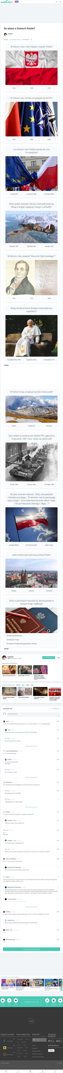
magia (24, 1044)
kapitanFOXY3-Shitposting (14, 867)
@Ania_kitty (8, 732)
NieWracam (9, 782)
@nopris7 (15, 890)
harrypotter (20, 1047)
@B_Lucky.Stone (9, 870)
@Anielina (7, 823)
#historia (18, 685)
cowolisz (25, 1056)
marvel (18, 1056)
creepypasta (19, 1053)
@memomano (9, 923)
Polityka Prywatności (37, 1054)
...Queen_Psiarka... (12, 899)
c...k (7, 830)
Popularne (18, 1072)
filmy (26, 1047)
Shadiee (9, 759)
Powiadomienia (42, 1072)
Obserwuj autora (49, 657)
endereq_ (8, 911)
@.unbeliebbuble (9, 843)
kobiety (18, 1044)
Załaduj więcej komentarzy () (31, 949)
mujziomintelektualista (12, 751)
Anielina (8, 812)
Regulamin (35, 1048)
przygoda (24, 1042)
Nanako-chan (10, 920)
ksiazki (18, 1050)
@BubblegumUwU (10, 793)
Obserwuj (16, 39)
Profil (58, 657)
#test (32, 685)
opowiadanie (20, 1039)
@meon (7, 741)
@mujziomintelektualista (11, 762)
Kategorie (30, 1072)
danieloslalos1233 (10, 939)
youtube (24, 1050)
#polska (27, 685)
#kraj (23, 685)
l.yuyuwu (10, 33)
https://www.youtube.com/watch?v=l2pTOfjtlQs (24, 732)
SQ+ (17, 1)
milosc (27, 1039)
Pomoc (34, 1045)
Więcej (55, 1072)
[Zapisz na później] (31, 39)
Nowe (6, 1072)
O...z (8, 738)
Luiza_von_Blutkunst (11, 859)
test (18, 1042)
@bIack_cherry (9, 851)
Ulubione (26, 39)
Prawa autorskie (36, 1051)
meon (7, 721)
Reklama (38, 1040)
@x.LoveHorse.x (9, 772)
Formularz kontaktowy (38, 1056)
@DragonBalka (9, 890)
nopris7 (8, 877)
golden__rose (9, 930)
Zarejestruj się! (31, 1001)
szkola (26, 1053)
